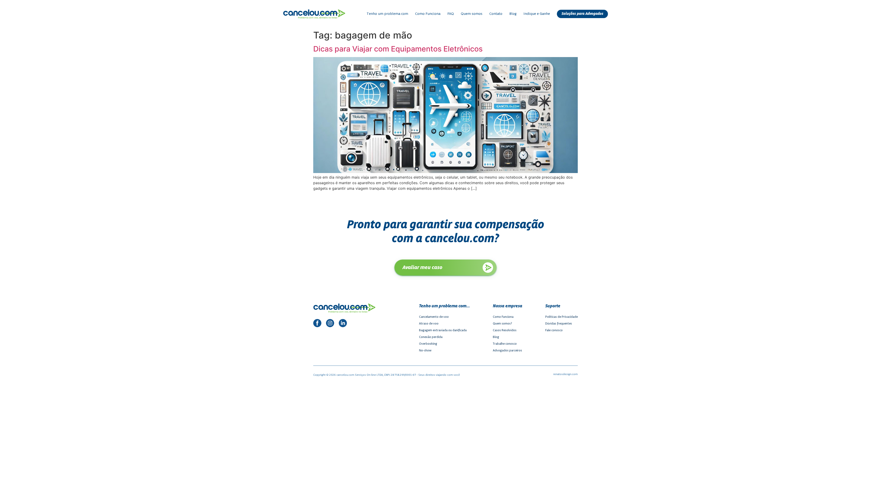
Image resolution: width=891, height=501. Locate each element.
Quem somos (471, 14)
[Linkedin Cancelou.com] (343, 324)
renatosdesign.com (565, 374)
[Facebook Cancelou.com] (317, 324)
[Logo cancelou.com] (314, 14)
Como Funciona (427, 14)
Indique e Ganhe (536, 14)
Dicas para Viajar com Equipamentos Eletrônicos (398, 48)
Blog (513, 14)
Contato (495, 14)
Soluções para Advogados (582, 14)
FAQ (450, 14)
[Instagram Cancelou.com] (330, 324)
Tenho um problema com (387, 14)
